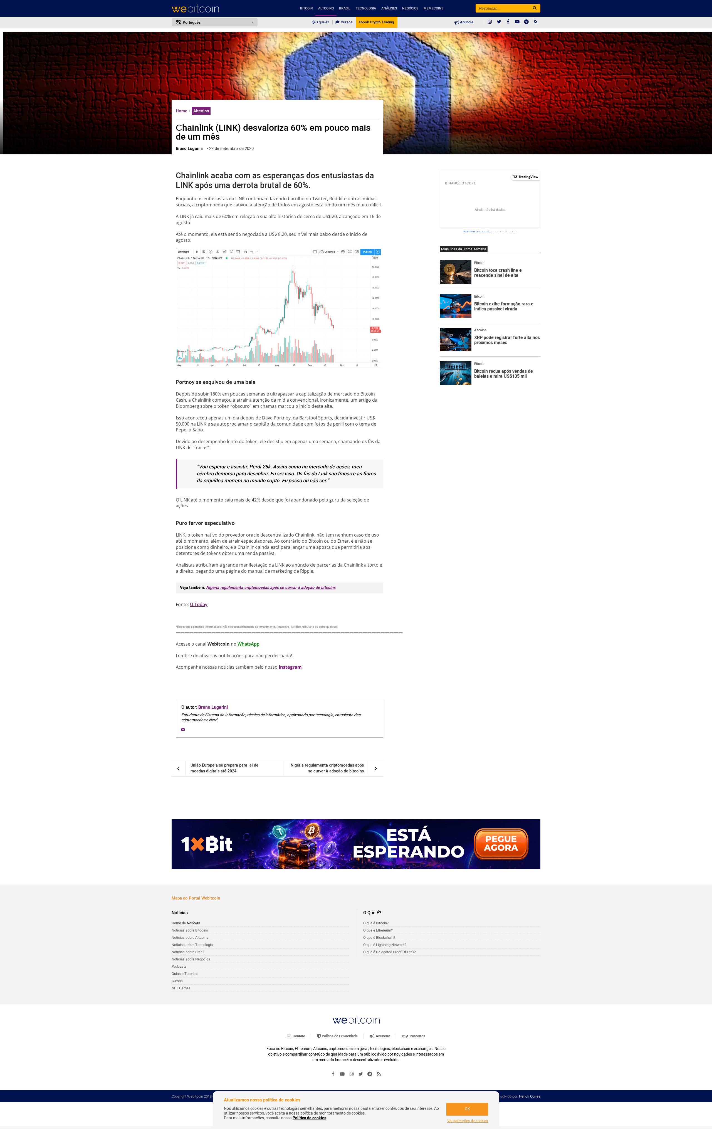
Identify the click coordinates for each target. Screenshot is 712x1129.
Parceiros (417, 1036)
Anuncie (466, 22)
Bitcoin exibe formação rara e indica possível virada (503, 307)
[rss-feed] (535, 22)
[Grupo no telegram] (526, 22)
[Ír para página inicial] (215, 8)
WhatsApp (248, 644)
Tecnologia (366, 8)
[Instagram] (490, 22)
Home (182, 111)
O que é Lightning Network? (384, 944)
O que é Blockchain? (379, 937)
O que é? (322, 22)
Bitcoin (306, 8)
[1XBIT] (356, 844)
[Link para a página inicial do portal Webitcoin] (356, 1020)
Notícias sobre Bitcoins (190, 930)
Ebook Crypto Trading (376, 22)
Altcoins (326, 8)
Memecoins (433, 8)
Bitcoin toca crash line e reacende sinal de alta (498, 273)
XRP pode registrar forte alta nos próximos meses (507, 340)
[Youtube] (517, 22)
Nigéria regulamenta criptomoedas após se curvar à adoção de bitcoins (270, 588)
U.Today (198, 604)
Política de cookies (309, 1118)
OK (467, 1109)
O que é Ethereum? (378, 930)
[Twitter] (499, 22)
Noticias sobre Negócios (191, 959)
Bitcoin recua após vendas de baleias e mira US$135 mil (503, 374)
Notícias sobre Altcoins (190, 937)
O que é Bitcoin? (376, 923)
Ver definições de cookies (467, 1120)
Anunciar (382, 1036)
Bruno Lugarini (213, 707)
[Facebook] (508, 22)
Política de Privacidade (339, 1036)
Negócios (410, 8)
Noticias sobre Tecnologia (192, 944)
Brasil (344, 8)
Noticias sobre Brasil (188, 952)
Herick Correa (529, 1096)
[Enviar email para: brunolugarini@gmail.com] (183, 729)
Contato (298, 1036)
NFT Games (181, 988)
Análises (389, 8)
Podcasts (179, 966)
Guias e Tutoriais (185, 973)
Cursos (346, 22)
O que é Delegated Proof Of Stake (389, 952)
